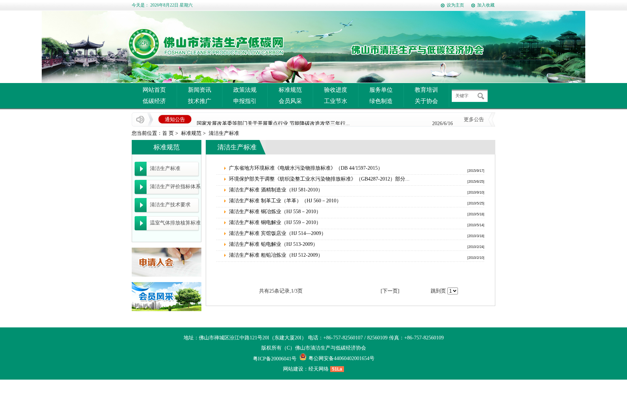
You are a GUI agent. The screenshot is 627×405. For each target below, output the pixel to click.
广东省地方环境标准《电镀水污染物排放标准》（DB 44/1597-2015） (306, 168)
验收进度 (335, 90)
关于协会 (426, 101)
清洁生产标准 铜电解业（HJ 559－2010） (275, 222)
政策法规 (245, 90)
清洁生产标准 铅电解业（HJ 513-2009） (273, 244)
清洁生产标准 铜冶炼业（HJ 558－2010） (275, 211)
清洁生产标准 (224, 133)
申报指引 (245, 101)
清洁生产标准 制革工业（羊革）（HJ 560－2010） (285, 200)
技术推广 (199, 101)
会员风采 (290, 101)
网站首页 (154, 90)
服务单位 (381, 90)
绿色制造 (381, 101)
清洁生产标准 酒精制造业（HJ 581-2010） (276, 190)
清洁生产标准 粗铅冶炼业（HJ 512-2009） (276, 255)
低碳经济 (154, 101)
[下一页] (390, 291)
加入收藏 (486, 5)
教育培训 (426, 90)
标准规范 (290, 90)
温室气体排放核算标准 (175, 223)
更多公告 (474, 119)
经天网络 (318, 369)
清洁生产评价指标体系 (175, 186)
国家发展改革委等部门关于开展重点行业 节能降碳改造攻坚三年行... (273, 122)
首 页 (168, 133)
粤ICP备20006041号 (274, 358)
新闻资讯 (199, 90)
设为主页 (455, 5)
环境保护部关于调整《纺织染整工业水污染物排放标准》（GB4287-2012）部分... (319, 179)
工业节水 (335, 101)
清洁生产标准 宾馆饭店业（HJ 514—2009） (277, 233)
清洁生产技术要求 (170, 204)
